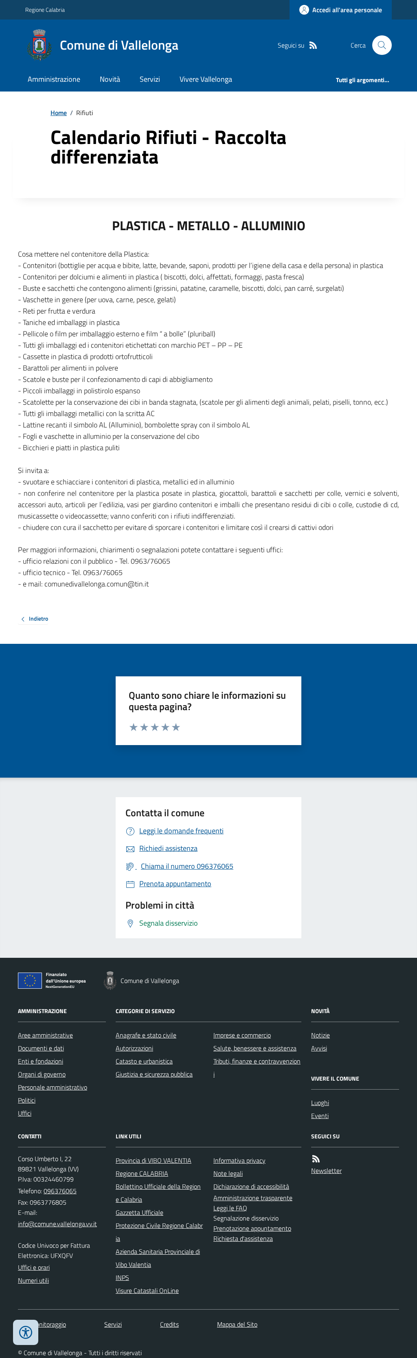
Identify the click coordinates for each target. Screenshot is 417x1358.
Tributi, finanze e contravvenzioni (257, 1067)
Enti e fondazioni (40, 1061)
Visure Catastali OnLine (147, 1290)
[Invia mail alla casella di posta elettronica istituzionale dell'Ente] (57, 1223)
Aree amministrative (45, 1035)
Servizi (150, 79)
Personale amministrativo (52, 1087)
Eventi (320, 1115)
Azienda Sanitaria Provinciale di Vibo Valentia (158, 1258)
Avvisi (319, 1048)
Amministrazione (54, 79)
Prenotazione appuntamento (252, 1228)
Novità (110, 79)
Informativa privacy (239, 1160)
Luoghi (320, 1102)
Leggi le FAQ (230, 1208)
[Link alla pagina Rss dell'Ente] (316, 1159)
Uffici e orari (34, 1267)
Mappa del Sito (237, 1324)
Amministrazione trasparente (252, 1198)
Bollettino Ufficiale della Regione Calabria (158, 1192)
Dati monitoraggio (42, 1324)
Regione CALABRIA (142, 1173)
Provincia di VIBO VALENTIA (153, 1160)
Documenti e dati (41, 1048)
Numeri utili (33, 1280)
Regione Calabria (45, 9)
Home (58, 113)
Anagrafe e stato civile (146, 1035)
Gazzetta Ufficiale (139, 1212)
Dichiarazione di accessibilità (251, 1186)
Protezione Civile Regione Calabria (159, 1232)
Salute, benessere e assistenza (254, 1048)
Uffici (24, 1113)
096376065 (60, 1191)
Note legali (228, 1173)
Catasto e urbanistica (144, 1061)
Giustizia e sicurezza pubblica (154, 1074)
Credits (169, 1324)
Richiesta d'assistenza (243, 1238)
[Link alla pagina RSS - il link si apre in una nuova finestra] (313, 45)
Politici (26, 1100)
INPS (122, 1277)
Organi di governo (42, 1074)
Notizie (320, 1035)
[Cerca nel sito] (379, 45)
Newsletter (326, 1170)
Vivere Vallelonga (206, 79)
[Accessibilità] (25, 1332)
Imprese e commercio (242, 1035)
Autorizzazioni (134, 1048)
